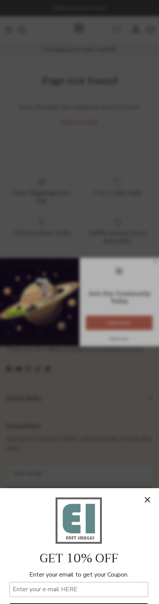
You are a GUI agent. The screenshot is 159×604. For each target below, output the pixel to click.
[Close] (147, 499)
